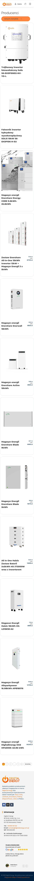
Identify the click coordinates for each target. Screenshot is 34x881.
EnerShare (13, 797)
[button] (26, 866)
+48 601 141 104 (12, 826)
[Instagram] (8, 804)
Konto (19, 4)
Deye (17, 794)
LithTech (5, 797)
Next (21, 764)
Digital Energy (7, 790)
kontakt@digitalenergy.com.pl (18, 828)
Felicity (19, 797)
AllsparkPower (7, 799)
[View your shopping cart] (25, 4)
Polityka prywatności (23, 877)
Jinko (15, 799)
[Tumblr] (12, 804)
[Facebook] (4, 804)
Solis (20, 794)
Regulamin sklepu (10, 877)
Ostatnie (27, 764)
